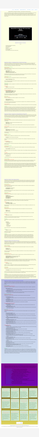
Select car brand (16, 9)
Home (13, 9)
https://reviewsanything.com (9, 371)
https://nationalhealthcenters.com (10, 380)
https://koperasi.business (9, 383)
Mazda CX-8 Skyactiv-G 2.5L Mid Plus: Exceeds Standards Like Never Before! (24, 401)
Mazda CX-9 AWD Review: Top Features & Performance (24, 390)
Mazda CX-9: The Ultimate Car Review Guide (33, 389)
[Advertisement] (18, 4)
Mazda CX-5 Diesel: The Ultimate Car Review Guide (15, 412)
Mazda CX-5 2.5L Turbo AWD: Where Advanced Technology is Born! (6, 412)
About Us (33, 9)
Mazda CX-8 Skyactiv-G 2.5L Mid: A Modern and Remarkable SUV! (33, 401)
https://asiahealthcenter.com (9, 379)
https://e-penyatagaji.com (9, 375)
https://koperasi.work (8, 382)
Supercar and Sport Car (23, 9)
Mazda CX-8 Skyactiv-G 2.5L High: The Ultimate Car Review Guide (15, 401)
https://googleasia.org (8, 376)
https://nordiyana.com (8, 374)
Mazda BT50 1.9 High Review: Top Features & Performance (6, 390)
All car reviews (29, 9)
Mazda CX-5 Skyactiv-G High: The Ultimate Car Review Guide (24, 412)
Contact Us (36, 9)
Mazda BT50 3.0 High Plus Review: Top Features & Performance (15, 390)
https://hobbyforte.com (8, 370)
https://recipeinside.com (8, 378)
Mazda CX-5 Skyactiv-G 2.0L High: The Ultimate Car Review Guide (33, 412)
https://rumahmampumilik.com (9, 372)
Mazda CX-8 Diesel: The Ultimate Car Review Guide (6, 400)
